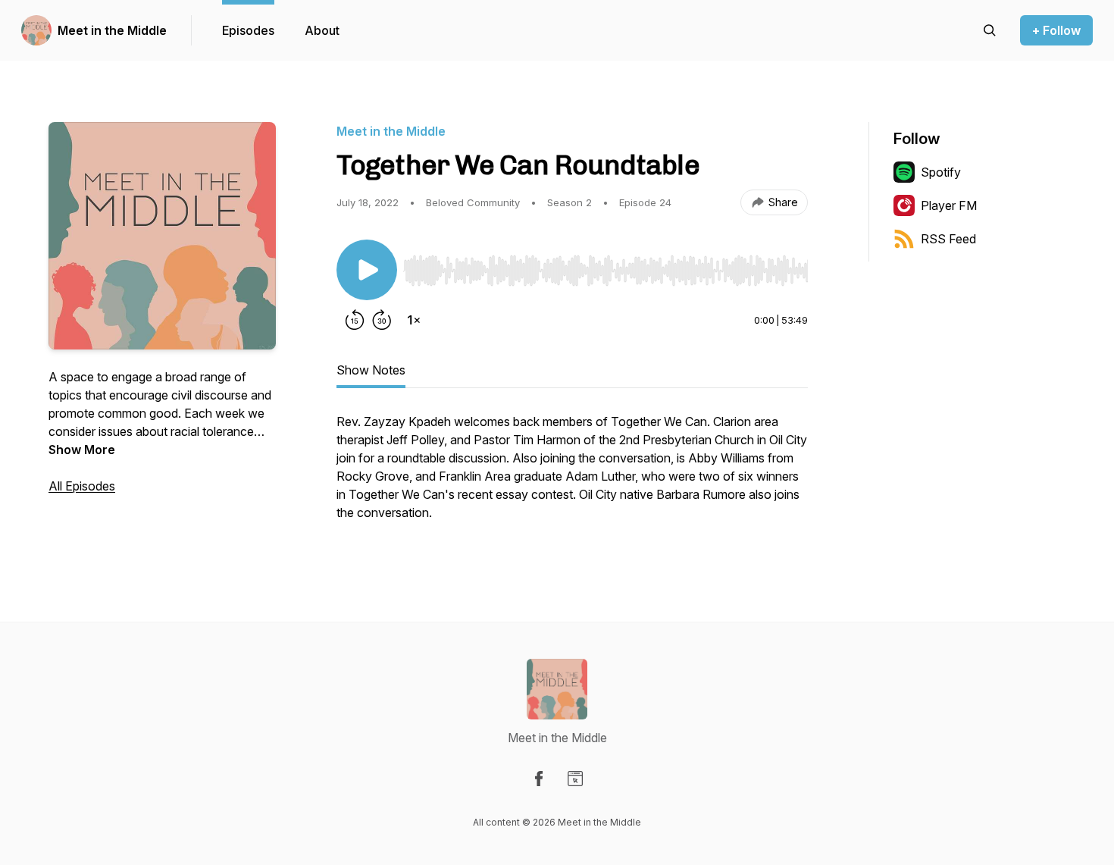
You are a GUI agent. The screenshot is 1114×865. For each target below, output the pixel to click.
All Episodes (82, 486)
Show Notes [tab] (370, 370)
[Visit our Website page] (575, 778)
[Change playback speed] (414, 320)
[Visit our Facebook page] (538, 778)
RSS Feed (948, 238)
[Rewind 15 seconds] (354, 320)
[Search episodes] (990, 30)
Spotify (941, 172)
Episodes (248, 30)
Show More (82, 449)
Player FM (949, 205)
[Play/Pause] (366, 270)
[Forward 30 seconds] (382, 320)
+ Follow (1056, 30)
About (322, 30)
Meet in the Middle (112, 30)
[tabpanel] (572, 474)
